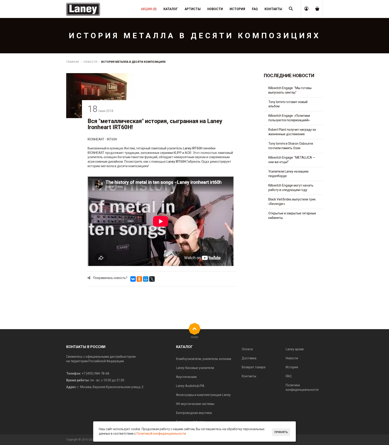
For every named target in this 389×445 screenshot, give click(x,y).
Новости (90, 61)
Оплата (247, 349)
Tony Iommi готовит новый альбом (288, 104)
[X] (152, 279)
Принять (281, 432)
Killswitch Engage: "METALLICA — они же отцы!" (291, 160)
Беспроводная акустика (194, 413)
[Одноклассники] (139, 279)
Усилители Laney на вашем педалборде (288, 174)
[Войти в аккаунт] (306, 9)
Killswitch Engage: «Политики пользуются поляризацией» (289, 118)
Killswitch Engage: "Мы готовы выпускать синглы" (290, 90)
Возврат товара (253, 367)
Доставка (249, 358)
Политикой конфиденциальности (161, 433)
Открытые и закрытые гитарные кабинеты (292, 215)
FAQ (289, 376)
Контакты (249, 376)
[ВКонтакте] (133, 279)
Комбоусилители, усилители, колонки (203, 359)
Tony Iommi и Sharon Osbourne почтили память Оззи (290, 146)
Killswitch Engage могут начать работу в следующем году (290, 188)
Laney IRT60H (192, 148)
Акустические (186, 377)
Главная (72, 61)
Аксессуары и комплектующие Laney (203, 395)
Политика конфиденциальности (302, 387)
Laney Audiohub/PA (190, 386)
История (292, 367)
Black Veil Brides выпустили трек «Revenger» (292, 202)
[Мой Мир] (145, 279)
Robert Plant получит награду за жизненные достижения (292, 132)
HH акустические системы (195, 404)
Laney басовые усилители (195, 368)
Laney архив (295, 349)
